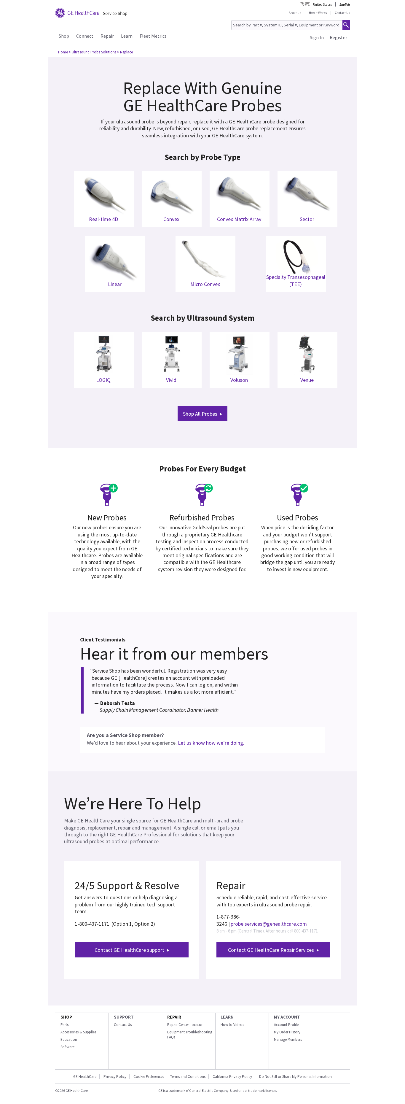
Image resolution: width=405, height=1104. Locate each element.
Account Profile (286, 1024)
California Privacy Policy (233, 1076)
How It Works (318, 13)
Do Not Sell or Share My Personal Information (295, 1076)
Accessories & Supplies (78, 1032)
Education (68, 1039)
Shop (64, 36)
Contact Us (342, 13)
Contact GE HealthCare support (129, 949)
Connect (84, 36)
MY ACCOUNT (287, 1017)
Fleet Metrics (153, 36)
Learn (127, 36)
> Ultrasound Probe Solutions (92, 52)
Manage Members (288, 1039)
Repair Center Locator (185, 1024)
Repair (107, 36)
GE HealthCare (84, 1076)
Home (63, 52)
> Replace (125, 52)
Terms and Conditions (187, 1076)
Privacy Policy (114, 1076)
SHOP (66, 1017)
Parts (64, 1024)
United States (322, 4)
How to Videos (232, 1024)
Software (67, 1046)
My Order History (287, 1032)
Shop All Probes (200, 413)
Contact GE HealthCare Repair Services (271, 949)
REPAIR (174, 1017)
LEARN (227, 1017)
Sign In (317, 37)
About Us (295, 13)
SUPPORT (124, 1017)
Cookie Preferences (148, 1076)
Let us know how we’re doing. (211, 742)
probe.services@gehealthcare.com (269, 923)
